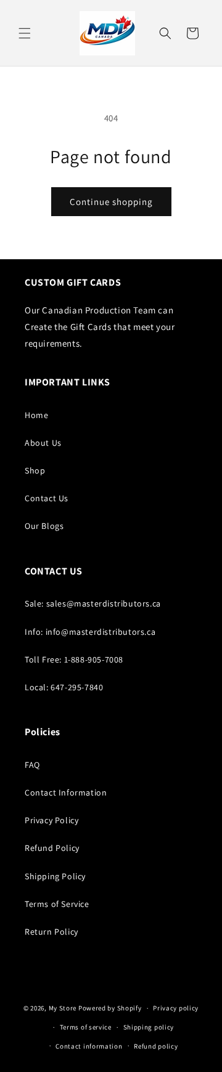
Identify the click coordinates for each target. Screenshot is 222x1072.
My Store (63, 1008)
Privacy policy (176, 1008)
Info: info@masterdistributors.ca (90, 631)
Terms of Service (57, 903)
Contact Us (46, 498)
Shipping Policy (55, 876)
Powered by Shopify (110, 1008)
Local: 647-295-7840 (64, 687)
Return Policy (51, 931)
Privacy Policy (51, 820)
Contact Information (66, 792)
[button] (24, 33)
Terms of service (86, 1027)
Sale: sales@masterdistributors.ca (93, 603)
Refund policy (156, 1046)
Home (36, 415)
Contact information (89, 1046)
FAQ (32, 764)
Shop (35, 470)
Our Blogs (44, 525)
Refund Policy (52, 847)
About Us (43, 442)
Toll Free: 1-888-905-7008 (74, 659)
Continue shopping (111, 202)
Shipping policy (149, 1027)
